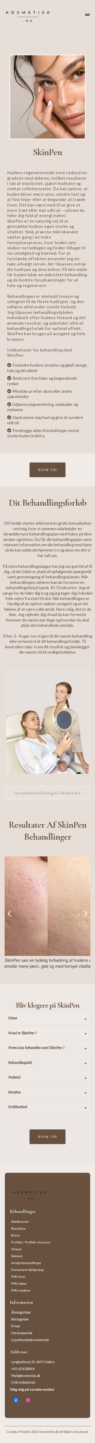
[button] (87, 15)
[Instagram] (28, 1400)
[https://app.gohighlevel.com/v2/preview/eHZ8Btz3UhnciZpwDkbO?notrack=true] (47, 1194)
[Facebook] (16, 1400)
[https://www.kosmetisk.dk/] (28, 15)
